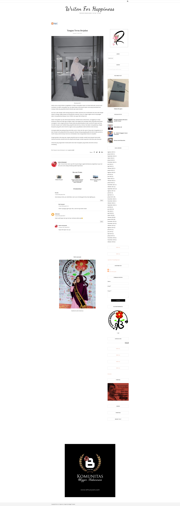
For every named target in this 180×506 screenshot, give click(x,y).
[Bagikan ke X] (97, 152)
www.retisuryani (62, 225)
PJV (109, 269)
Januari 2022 (110, 182)
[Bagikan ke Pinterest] (99, 152)
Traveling (110, 58)
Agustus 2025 (111, 152)
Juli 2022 (109, 174)
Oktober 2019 (111, 225)
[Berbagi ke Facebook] (94, 152)
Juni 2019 (110, 231)
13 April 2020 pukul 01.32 (63, 206)
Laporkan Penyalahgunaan (114, 259)
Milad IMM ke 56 (118, 127)
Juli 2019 (109, 229)
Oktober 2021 (111, 186)
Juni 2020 (110, 209)
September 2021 (111, 188)
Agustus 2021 (111, 190)
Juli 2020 (109, 207)
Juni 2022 (110, 176)
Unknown (57, 214)
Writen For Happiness (90, 8)
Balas (102, 200)
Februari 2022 (111, 180)
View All (118, 247)
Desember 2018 (111, 237)
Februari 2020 (111, 217)
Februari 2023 (111, 168)
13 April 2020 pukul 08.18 (60, 215)
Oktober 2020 (111, 203)
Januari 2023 (110, 170)
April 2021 (110, 195)
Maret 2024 (110, 158)
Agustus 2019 (111, 227)
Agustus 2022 (111, 172)
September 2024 (111, 156)
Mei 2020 (110, 211)
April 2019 (110, 233)
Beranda (109, 374)
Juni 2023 (110, 164)
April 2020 (110, 213)
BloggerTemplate (72, 504)
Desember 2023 (111, 162)
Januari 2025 (110, 154)
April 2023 (110, 166)
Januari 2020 (110, 219)
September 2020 (111, 205)
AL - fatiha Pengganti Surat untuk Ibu (121, 133)
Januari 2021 (110, 197)
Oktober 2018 (111, 241)
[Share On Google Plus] (102, 152)
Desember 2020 (111, 199)
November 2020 (111, 201)
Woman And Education (119, 140)
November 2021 (111, 184)
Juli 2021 (109, 192)
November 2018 (111, 239)
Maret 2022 (110, 178)
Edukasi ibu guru (118, 108)
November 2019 (111, 223)
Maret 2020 (110, 215)
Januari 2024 (110, 160)
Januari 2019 (110, 235)
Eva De (56, 192)
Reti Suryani (61, 204)
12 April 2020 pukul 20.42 (60, 194)
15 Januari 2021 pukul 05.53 (63, 227)
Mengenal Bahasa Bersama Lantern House (120, 120)
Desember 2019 (111, 221)
